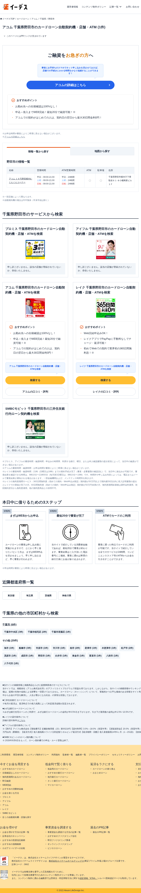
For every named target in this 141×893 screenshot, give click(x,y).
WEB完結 (6, 785)
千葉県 (43, 19)
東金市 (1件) (78, 655)
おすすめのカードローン (13, 769)
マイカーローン (55, 785)
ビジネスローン (55, 848)
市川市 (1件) (59, 648)
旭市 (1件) (9, 648)
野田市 (51, 19)
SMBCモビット (9, 813)
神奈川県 (66, 595)
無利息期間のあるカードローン (16, 777)
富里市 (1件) (95, 655)
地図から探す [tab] (102, 151)
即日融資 (6, 781)
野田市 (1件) (44, 655)
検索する (35, 380)
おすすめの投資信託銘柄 (13, 840)
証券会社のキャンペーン (13, 836)
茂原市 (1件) (10, 655)
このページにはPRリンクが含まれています (27, 36)
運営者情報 (72, 6)
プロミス (6, 797)
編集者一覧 (81, 754)
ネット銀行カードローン (59, 781)
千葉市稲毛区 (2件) (37, 632)
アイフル (6, 801)
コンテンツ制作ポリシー (94, 6)
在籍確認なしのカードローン (15, 773)
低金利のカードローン (58, 769)
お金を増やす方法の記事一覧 (15, 832)
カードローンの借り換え (104, 769)
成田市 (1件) (27, 655)
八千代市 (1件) (11, 663)
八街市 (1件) (112, 655)
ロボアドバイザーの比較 (13, 848)
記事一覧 (114, 6)
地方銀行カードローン (58, 777)
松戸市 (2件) (127, 648)
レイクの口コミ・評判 (106, 391)
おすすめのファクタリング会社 (62, 836)
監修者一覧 (68, 754)
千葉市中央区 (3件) (13, 632)
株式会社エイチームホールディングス (66, 861)
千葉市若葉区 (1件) (61, 632)
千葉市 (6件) (9, 624)
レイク (5, 809)
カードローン (23, 19)
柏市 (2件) (75, 648)
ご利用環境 (5, 754)
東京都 (11, 595)
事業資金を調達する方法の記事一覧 (64, 832)
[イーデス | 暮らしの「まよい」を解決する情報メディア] (15, 8)
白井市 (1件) (61, 655)
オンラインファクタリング (60, 844)
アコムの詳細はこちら (70, 85)
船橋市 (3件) (25, 648)
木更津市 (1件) (109, 648)
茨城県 (48, 595)
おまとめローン (100, 773)
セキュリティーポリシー (123, 754)
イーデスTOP (8, 19)
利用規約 (56, 754)
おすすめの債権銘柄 (11, 844)
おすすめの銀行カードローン (61, 773)
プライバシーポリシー (99, 754)
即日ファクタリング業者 (59, 840)
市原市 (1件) (42, 648)
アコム (34, 19)
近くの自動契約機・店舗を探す (16, 817)
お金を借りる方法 (10, 793)
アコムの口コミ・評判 (35, 391)
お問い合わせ (132, 6)
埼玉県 (29, 595)
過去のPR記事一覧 (101, 832)
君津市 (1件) (91, 648)
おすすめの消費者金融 (12, 789)
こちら (22, 720)
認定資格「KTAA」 (88, 878)
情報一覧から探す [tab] (38, 151)
